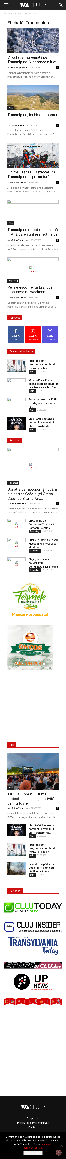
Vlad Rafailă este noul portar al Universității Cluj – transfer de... (42, 422)
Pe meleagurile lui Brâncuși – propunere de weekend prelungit (32, 292)
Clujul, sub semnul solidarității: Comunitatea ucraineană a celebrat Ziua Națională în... (44, 566)
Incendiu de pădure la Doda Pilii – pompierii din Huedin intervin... (42, 868)
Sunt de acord (33, 1153)
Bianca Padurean (16, 182)
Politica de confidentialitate (33, 1122)
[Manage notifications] (58, 1152)
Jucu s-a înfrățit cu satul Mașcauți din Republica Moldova (43, 544)
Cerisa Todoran (15, 125)
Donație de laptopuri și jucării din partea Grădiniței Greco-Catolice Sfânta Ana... (32, 494)
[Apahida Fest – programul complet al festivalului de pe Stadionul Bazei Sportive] (16, 365)
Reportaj (13, 280)
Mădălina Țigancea (17, 240)
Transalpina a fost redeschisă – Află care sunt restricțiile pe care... (32, 234)
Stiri (11, 50)
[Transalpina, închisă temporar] (33, 97)
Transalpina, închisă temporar (32, 115)
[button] (61, 5)
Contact (33, 1127)
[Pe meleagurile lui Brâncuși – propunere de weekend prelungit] (33, 270)
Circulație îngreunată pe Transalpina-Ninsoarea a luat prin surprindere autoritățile (31, 62)
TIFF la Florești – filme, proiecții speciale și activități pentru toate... (32, 798)
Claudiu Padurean (17, 503)
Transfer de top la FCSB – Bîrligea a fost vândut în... (43, 403)
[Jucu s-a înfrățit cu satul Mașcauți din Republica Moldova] (16, 544)
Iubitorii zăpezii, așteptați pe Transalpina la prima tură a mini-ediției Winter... (31, 177)
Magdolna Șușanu (17, 67)
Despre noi (33, 1118)
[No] (61, 1145)
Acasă (7, 13)
